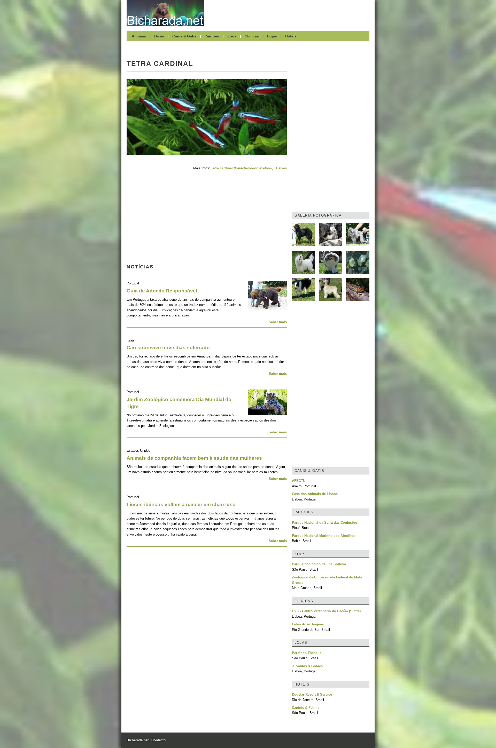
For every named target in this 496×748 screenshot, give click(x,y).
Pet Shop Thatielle (306, 653)
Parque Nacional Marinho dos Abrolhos (323, 536)
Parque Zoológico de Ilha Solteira (319, 564)
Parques (212, 36)
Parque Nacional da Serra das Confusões (325, 522)
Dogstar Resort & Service (312, 694)
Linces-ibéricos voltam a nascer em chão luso (181, 504)
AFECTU (298, 481)
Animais (139, 36)
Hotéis (291, 36)
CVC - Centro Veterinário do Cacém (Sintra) (326, 611)
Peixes (281, 168)
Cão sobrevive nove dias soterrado (168, 347)
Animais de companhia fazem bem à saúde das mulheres (194, 458)
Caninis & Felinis (305, 708)
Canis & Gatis (184, 36)
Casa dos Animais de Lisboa (315, 494)
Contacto (158, 740)
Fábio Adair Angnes (308, 624)
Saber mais (278, 322)
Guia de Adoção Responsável (162, 290)
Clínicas (252, 36)
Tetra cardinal (242, 168)
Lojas (272, 36)
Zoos (231, 36)
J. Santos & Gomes (307, 666)
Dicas (159, 36)
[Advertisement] (289, 13)
